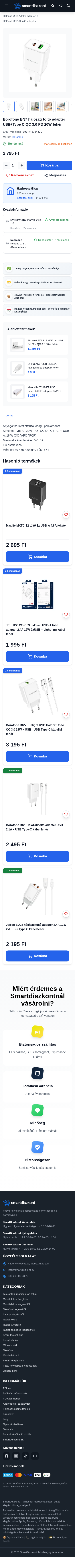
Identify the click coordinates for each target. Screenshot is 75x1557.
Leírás (9, 415)
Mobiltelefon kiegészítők (17, 1304)
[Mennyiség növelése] (21, 165)
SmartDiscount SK (13, 1439)
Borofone (17, 136)
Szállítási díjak (25, 197)
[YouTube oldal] (35, 1456)
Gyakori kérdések (13, 1424)
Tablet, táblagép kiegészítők (19, 1329)
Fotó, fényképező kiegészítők (20, 1365)
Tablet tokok (10, 1319)
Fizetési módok (11, 1398)
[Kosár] (69, 6)
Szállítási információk (15, 1393)
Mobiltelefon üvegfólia (15, 1299)
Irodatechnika (11, 1340)
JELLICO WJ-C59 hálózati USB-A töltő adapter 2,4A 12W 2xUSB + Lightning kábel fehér (35, 630)
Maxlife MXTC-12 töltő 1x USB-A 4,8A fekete (36, 525)
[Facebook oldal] (6, 1456)
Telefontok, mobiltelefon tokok (20, 1293)
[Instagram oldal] (16, 1456)
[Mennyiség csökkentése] (6, 165)
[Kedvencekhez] (66, 514)
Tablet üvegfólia (12, 1324)
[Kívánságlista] (61, 6)
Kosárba (51, 165)
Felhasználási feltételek (16, 1408)
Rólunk (7, 1388)
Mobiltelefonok (11, 1355)
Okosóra (8, 1350)
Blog (5, 1419)
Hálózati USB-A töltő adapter (19, 15)
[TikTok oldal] (25, 1456)
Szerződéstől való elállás (17, 1434)
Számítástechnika (13, 1334)
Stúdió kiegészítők (13, 1360)
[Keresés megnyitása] (53, 6)
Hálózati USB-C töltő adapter (19, 21)
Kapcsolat (8, 1413)
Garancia (8, 1429)
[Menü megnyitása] (6, 6)
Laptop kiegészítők (14, 1314)
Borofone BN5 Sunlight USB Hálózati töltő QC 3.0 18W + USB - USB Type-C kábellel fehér (35, 730)
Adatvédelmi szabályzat (16, 1403)
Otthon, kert (10, 1370)
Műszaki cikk (10, 1345)
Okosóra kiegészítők (14, 1309)
